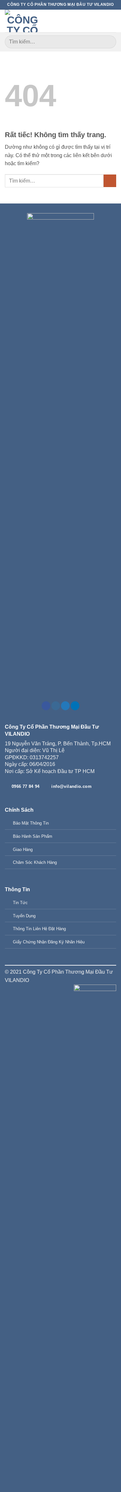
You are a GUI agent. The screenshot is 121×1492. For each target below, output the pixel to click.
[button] (112, 21)
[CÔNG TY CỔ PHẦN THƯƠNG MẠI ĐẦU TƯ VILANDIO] (22, 21)
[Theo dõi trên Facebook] (46, 705)
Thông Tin (17, 889)
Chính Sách (19, 810)
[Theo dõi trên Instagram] (55, 705)
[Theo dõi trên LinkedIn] (75, 705)
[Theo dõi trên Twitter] (65, 705)
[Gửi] (108, 41)
